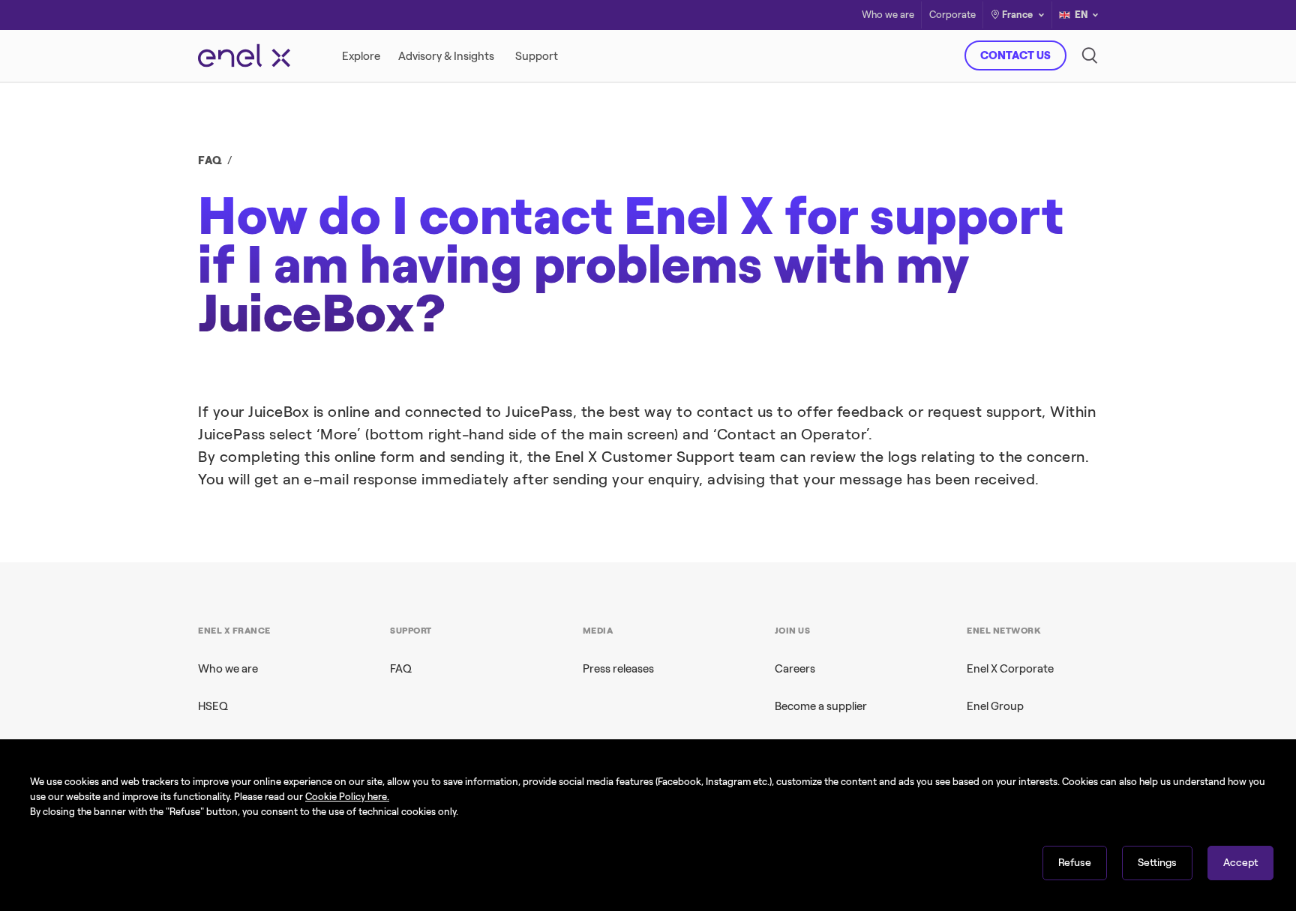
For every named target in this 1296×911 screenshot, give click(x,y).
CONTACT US (1015, 55)
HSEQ (213, 706)
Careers (795, 669)
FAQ (210, 160)
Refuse (1074, 862)
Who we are (888, 15)
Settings (1157, 862)
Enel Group (995, 706)
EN (1081, 14)
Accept (1240, 862)
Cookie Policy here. (347, 796)
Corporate (952, 15)
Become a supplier (821, 706)
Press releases (618, 669)
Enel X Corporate (1010, 669)
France (1017, 14)
